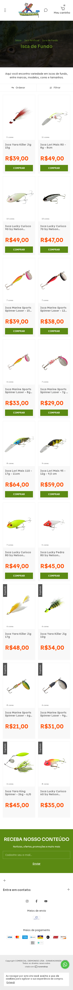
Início (18, 40)
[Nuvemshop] (36, 967)
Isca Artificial (31, 40)
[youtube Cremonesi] (45, 901)
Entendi (11, 982)
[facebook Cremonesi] (36, 901)
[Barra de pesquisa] (45, 10)
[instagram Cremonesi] (27, 901)
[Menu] (6, 10)
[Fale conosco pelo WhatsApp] (65, 964)
